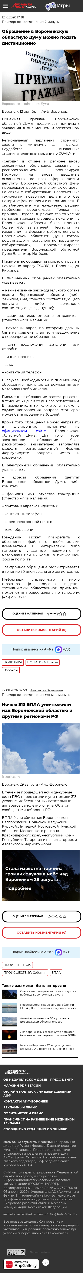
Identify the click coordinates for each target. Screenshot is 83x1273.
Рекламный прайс (20, 1107)
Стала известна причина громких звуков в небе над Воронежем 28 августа (36, 874)
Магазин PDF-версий (22, 1085)
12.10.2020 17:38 (13, 17)
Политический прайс (23, 1113)
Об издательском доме (25, 1080)
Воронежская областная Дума (25, 104)
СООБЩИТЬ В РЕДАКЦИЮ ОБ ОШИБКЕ (35, 1129)
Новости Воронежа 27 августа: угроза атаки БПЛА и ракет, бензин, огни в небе (47, 1047)
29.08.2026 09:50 (14, 690)
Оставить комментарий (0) (41, 630)
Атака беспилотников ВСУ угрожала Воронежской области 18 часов (44, 1020)
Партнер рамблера (40, 1252)
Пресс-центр (61, 1080)
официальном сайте (24, 431)
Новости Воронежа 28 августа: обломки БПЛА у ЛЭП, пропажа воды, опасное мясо (48, 1006)
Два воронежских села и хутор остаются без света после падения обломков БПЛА (48, 1033)
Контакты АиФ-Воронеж (25, 1101)
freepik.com (11, 777)
